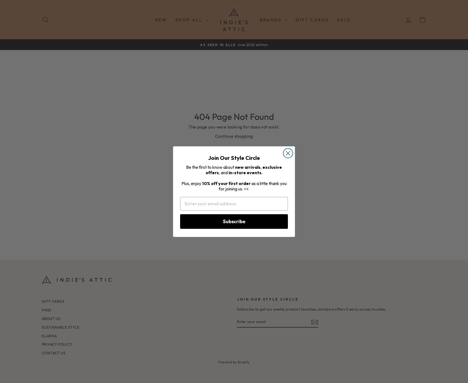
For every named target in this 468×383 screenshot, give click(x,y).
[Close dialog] (288, 153)
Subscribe (234, 221)
